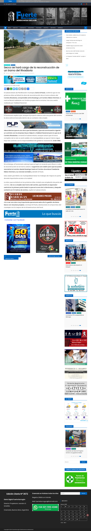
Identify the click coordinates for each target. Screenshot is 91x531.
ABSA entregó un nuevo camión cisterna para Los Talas (55, 256)
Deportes (53, 27)
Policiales (38, 27)
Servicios (74, 111)
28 (77, 519)
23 (84, 517)
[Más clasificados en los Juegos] (76, 252)
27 (73, 519)
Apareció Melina (10, 258)
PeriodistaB (16, 73)
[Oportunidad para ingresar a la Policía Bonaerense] (76, 438)
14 (77, 514)
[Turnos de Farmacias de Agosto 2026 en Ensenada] (76, 101)
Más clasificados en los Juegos (74, 265)
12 (69, 514)
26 (69, 519)
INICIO (9, 27)
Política (46, 27)
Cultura (68, 207)
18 (65, 517)
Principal (74, 263)
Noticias (13, 65)
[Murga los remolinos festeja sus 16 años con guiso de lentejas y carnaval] (76, 196)
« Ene (62, 522)
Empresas (60, 27)
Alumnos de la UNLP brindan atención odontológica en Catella (75, 52)
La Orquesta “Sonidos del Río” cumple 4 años (76, 57)
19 (69, 517)
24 (62, 519)
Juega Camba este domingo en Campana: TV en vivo (32, 2)
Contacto (23, 27)
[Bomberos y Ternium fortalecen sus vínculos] (76, 307)
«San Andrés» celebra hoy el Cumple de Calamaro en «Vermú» (76, 36)
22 (80, 517)
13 (73, 514)
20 (73, 517)
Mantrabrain (30, 529)
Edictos (15, 27)
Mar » (65, 522)
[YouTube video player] (19, 256)
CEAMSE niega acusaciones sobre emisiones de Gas (74, 47)
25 (65, 519)
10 (61, 514)
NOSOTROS (31, 27)
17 (61, 517)
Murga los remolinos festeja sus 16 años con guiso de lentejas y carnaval (75, 211)
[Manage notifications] (88, 515)
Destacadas (7, 65)
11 (65, 514)
